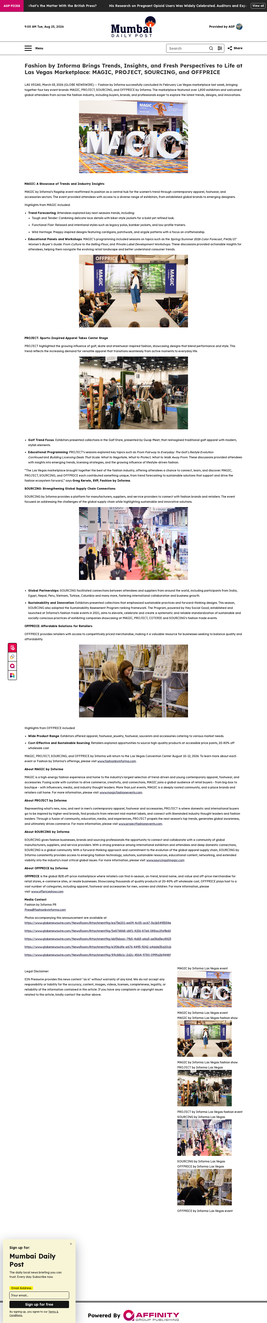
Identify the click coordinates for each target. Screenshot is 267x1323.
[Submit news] (12, 647)
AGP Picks (12, 6)
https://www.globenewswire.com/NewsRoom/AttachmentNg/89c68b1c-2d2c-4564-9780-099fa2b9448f (98, 955)
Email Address (21, 1288)
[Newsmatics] (12, 675)
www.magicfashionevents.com (121, 792)
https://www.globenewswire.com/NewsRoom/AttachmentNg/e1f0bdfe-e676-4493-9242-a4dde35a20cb (98, 947)
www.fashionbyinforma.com (116, 761)
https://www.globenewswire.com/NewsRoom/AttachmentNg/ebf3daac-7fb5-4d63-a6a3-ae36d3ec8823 (98, 939)
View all (258, 5)
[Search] (211, 48)
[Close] (71, 1244)
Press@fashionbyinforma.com (45, 909)
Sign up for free (39, 1304)
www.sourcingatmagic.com (165, 860)
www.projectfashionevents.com (140, 824)
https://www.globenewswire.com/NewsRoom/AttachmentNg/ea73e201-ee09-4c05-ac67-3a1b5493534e (98, 923)
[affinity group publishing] (12, 666)
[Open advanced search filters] (219, 48)
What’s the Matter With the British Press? (62, 6)
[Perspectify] (12, 657)
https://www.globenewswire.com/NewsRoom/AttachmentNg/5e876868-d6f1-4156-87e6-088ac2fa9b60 (98, 931)
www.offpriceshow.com (47, 891)
